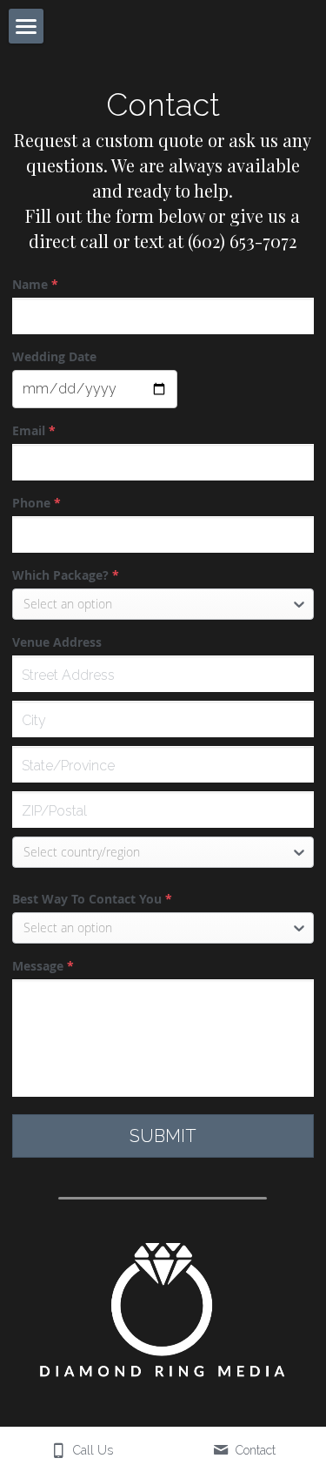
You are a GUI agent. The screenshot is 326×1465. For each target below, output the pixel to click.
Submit (163, 1136)
